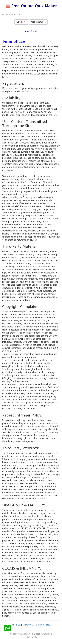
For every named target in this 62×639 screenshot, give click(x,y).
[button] (7, 628)
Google (20, 22)
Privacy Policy (44, 625)
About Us (16, 625)
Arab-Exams (37, 22)
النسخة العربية (31, 31)
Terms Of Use (29, 625)
